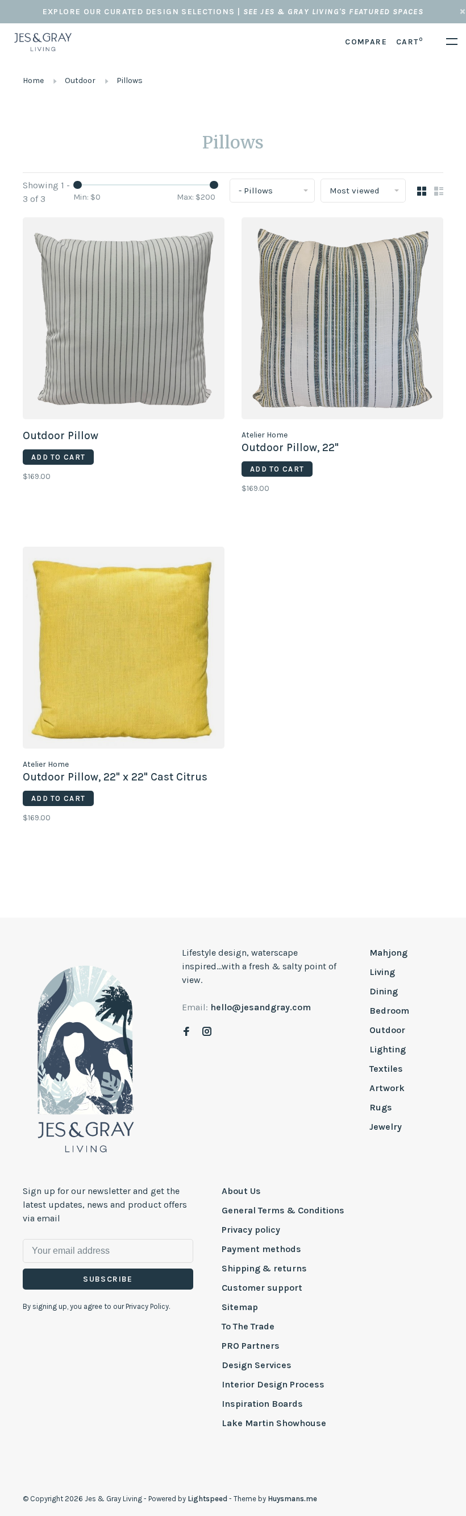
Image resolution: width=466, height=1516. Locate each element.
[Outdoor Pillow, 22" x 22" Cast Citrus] (123, 650)
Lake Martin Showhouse (274, 1423)
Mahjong (388, 952)
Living (382, 971)
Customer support (262, 1287)
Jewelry (385, 1126)
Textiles (386, 1068)
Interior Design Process (273, 1384)
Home (33, 80)
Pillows (129, 80)
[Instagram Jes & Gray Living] (206, 1032)
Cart (409, 42)
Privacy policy (251, 1229)
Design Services (257, 1365)
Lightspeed (207, 1498)
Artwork (387, 1088)
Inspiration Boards (262, 1403)
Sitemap (240, 1307)
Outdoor (80, 80)
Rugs (380, 1107)
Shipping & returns (264, 1268)
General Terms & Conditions (283, 1210)
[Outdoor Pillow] (123, 320)
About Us (241, 1190)
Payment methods (261, 1249)
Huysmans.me (292, 1498)
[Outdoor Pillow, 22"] (342, 320)
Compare (366, 42)
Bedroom (389, 1010)
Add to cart (58, 457)
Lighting (387, 1049)
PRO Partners (251, 1345)
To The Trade (248, 1326)
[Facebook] (186, 1032)
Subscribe (108, 1279)
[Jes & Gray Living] (86, 1058)
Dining (383, 991)
